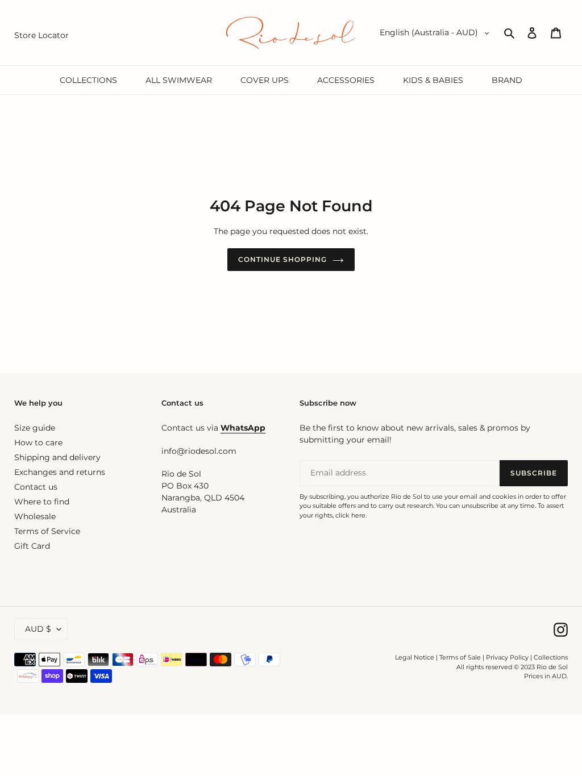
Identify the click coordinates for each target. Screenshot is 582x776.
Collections (551, 657)
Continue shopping (282, 259)
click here (350, 515)
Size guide (34, 428)
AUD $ (38, 629)
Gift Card (32, 546)
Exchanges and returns (59, 472)
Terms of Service (47, 531)
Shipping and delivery (57, 457)
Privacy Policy (508, 657)
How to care (38, 442)
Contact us (35, 487)
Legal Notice (414, 657)
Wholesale (35, 516)
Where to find (41, 502)
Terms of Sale (460, 657)
